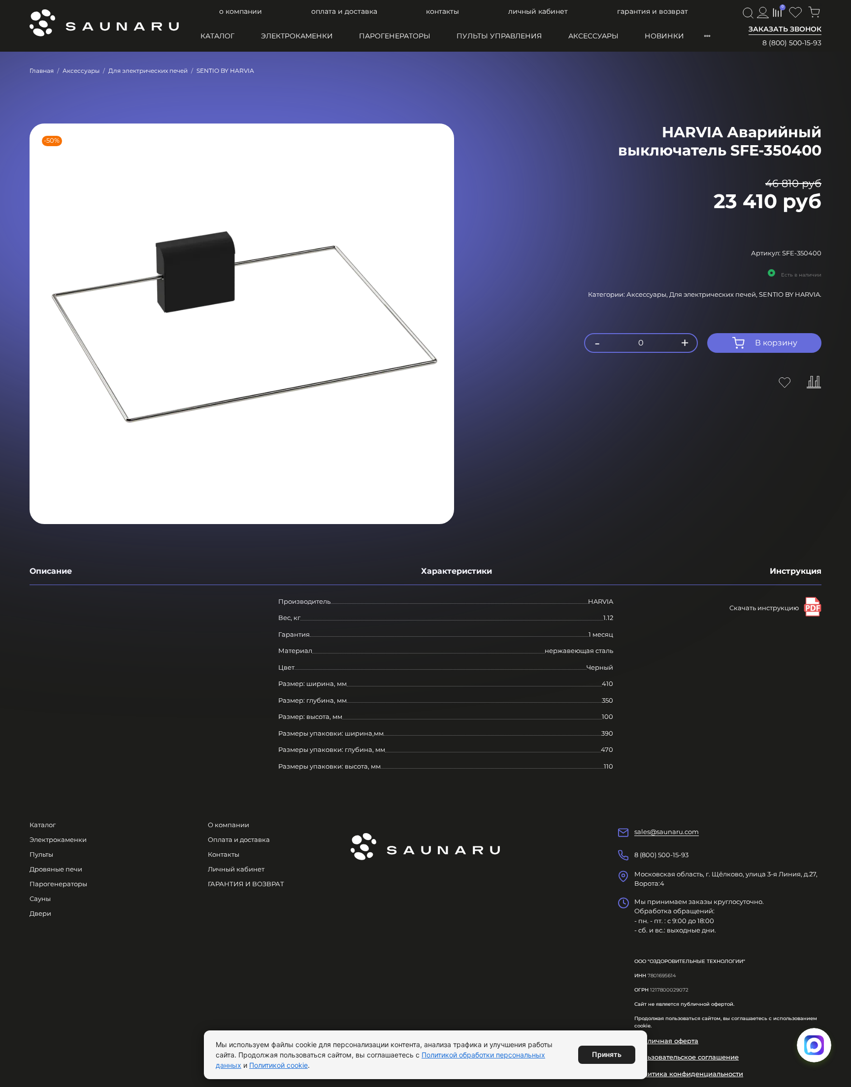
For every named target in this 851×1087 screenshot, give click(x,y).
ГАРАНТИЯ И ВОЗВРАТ (652, 11)
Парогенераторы (394, 35)
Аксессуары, (647, 294)
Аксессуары (593, 35)
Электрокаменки (297, 35)
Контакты (442, 11)
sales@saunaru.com (666, 832)
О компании (240, 11)
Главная (42, 70)
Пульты (41, 854)
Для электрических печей (148, 70)
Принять (607, 1054)
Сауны (40, 898)
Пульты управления (499, 35)
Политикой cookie (278, 1065)
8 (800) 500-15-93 (791, 42)
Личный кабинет (538, 11)
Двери (40, 913)
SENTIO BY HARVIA (225, 70)
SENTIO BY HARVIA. (790, 294)
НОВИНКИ (664, 35)
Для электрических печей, (714, 294)
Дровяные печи (56, 869)
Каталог (217, 35)
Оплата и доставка (344, 11)
